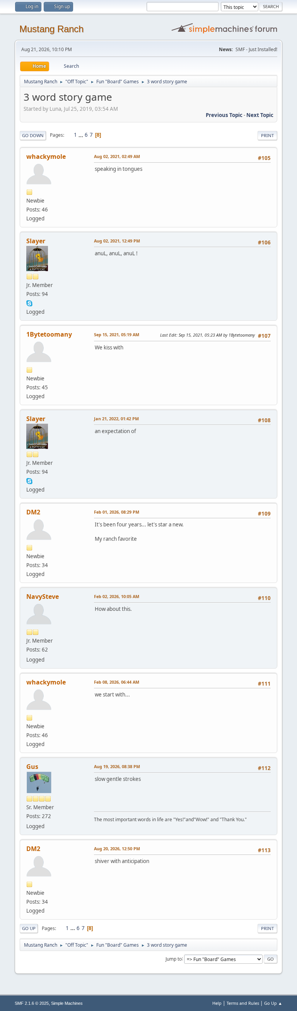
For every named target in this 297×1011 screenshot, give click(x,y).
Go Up (29, 928)
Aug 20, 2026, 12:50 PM (117, 848)
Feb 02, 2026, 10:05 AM (116, 596)
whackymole (46, 156)
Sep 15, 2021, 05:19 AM (116, 334)
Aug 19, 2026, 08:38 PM (117, 766)
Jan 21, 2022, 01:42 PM (116, 418)
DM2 (33, 512)
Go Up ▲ (273, 1003)
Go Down (33, 135)
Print (267, 135)
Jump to (174, 958)
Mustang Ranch (51, 29)
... (81, 134)
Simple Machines (67, 1003)
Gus (32, 766)
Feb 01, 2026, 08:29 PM (116, 512)
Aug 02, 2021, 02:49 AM (117, 156)
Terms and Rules (243, 1003)
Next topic (259, 115)
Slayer (35, 241)
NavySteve (42, 596)
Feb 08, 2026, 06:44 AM (116, 682)
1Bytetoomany (49, 334)
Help (217, 1003)
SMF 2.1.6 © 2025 (32, 1003)
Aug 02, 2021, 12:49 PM (117, 241)
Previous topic (224, 115)
